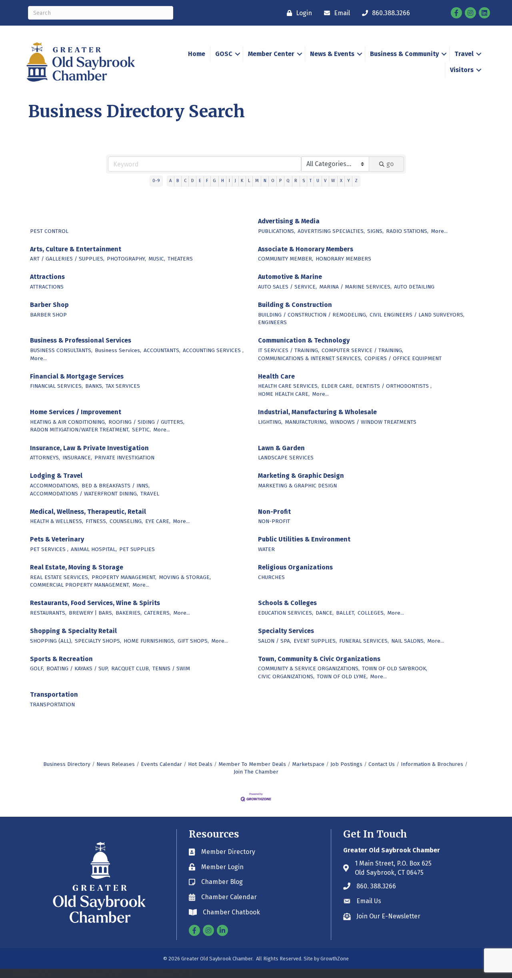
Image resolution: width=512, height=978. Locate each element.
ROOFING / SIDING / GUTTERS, (146, 422)
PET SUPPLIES (137, 549)
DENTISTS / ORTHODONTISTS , (394, 386)
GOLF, (37, 668)
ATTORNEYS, (45, 457)
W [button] (333, 180)
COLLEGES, (371, 612)
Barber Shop (49, 305)
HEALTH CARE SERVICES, (288, 386)
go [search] (390, 164)
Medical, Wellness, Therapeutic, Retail (88, 511)
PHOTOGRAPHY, (126, 258)
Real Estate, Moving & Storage (76, 567)
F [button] (207, 180)
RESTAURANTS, (48, 612)
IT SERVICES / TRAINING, (288, 350)
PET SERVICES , (49, 549)
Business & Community (404, 54)
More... (439, 231)
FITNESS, (96, 521)
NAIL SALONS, (408, 640)
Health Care (276, 376)
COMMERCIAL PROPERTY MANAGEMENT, (80, 584)
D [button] (192, 180)
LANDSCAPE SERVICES (286, 457)
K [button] (242, 180)
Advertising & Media (289, 221)
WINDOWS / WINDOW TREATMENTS (373, 422)
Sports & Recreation (61, 659)
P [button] (280, 180)
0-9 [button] (156, 180)
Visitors (462, 70)
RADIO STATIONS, (407, 231)
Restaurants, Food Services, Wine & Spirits (95, 603)
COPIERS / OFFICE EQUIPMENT (403, 358)
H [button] (222, 180)
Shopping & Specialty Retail (73, 631)
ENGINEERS (272, 322)
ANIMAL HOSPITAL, (94, 549)
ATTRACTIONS (47, 286)
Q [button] (288, 180)
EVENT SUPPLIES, (315, 640)
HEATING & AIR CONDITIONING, (68, 422)
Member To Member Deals (252, 764)
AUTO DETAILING (414, 286)
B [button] (177, 180)
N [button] (265, 180)
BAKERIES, (129, 612)
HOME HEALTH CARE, (284, 394)
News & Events (332, 54)
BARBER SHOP (48, 314)
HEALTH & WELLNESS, (56, 521)
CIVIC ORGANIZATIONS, (286, 676)
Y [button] (348, 180)
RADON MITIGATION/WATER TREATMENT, (80, 429)
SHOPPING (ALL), (51, 640)
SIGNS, (375, 231)
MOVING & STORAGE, (185, 577)
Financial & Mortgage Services (77, 376)
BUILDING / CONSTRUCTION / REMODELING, (312, 314)
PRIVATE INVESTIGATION (124, 457)
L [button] (249, 180)
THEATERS (180, 258)
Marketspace (308, 764)
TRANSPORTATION (52, 704)
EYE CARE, (157, 521)
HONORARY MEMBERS (343, 258)
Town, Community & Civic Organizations (319, 659)
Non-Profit (274, 511)
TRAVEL (149, 493)
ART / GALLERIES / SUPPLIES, (67, 258)
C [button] (185, 180)
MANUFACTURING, (306, 422)
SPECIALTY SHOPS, (98, 640)
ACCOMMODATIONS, (54, 485)
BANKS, (94, 386)
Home (196, 54)
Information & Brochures (432, 764)
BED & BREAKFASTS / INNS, (116, 485)
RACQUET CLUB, (130, 668)
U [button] (317, 180)
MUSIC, (156, 258)
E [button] (200, 180)
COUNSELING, (126, 521)
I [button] (229, 180)
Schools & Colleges (287, 603)
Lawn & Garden (281, 448)
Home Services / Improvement (75, 412)
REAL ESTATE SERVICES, (59, 577)
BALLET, (345, 612)
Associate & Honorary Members (305, 249)
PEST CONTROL (49, 231)
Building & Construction (295, 305)
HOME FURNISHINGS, (149, 640)
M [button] (257, 180)
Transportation (54, 694)
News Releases (115, 764)
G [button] (214, 180)
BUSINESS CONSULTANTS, (61, 350)
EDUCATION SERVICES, (285, 612)
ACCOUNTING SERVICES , (213, 350)
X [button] (341, 180)
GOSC (223, 54)
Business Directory (66, 764)
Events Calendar (161, 764)
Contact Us (381, 764)
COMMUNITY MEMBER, (285, 258)
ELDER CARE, (337, 386)
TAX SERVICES (123, 386)
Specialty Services (286, 631)
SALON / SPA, (274, 640)
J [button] (235, 180)
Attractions (47, 277)
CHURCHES (271, 577)
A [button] (170, 180)
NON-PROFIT (274, 521)
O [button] (272, 180)
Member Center (271, 54)
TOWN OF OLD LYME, (342, 676)
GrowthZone (334, 959)
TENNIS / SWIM (171, 668)
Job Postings (346, 764)
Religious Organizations (295, 567)
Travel (464, 54)
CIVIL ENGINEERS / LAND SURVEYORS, (417, 314)
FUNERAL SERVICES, (364, 640)
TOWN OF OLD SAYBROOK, (394, 668)
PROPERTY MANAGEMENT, (124, 577)
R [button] (295, 180)
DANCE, (325, 612)
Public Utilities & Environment (304, 539)
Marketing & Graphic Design (301, 475)
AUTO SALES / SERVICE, (287, 286)
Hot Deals (200, 764)
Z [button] (356, 180)
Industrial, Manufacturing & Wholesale (317, 412)
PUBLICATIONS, (276, 231)
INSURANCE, (77, 457)
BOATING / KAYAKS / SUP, (77, 668)
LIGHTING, (270, 422)
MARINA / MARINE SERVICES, (355, 286)
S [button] (303, 180)
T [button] (311, 180)
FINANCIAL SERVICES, (56, 386)
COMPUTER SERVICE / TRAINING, (362, 350)
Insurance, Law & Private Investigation (89, 448)
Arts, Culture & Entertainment (75, 249)
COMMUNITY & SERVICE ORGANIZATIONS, (309, 668)
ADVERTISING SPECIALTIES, (331, 231)
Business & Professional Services (80, 340)
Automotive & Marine (290, 277)
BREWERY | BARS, (91, 612)
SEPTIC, (141, 429)
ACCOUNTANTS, (162, 350)
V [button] (325, 180)
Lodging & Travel (56, 475)
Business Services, (118, 350)
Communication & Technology (304, 340)
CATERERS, (157, 612)
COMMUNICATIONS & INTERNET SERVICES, (310, 358)
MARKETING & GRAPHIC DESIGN (297, 485)
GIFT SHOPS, (193, 640)
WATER (266, 549)
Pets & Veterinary (57, 539)
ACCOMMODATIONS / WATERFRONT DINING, (84, 493)
